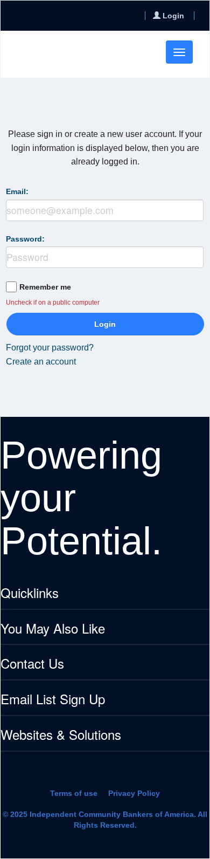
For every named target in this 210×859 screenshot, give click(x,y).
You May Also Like (53, 629)
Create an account (41, 361)
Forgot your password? (50, 347)
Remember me (45, 287)
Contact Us (32, 664)
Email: (17, 191)
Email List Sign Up (53, 699)
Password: (25, 239)
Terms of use (73, 793)
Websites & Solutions (61, 735)
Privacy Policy (134, 793)
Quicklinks (30, 593)
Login (105, 324)
